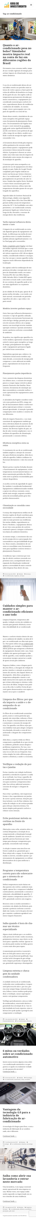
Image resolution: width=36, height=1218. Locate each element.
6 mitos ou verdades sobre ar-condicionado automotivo (18, 1054)
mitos (22, 1079)
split (10, 1211)
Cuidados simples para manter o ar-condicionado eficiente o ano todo (18, 610)
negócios (16, 576)
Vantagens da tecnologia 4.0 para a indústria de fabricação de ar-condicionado (16, 1115)
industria (23, 1144)
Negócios (29, 1207)
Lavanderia (28, 1209)
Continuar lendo (10, 1071)
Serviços (28, 574)
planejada (5, 1211)
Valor (13, 1211)
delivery (22, 1209)
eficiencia (29, 1021)
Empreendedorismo (8, 1021)
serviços (22, 576)
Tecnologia (29, 1077)
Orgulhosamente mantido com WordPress (14, 1215)
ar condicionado (9, 576)
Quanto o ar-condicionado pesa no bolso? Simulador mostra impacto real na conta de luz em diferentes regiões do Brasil (17, 54)
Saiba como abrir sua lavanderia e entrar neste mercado (17, 1178)
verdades (27, 1079)
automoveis (17, 1079)
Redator (21, 574)
